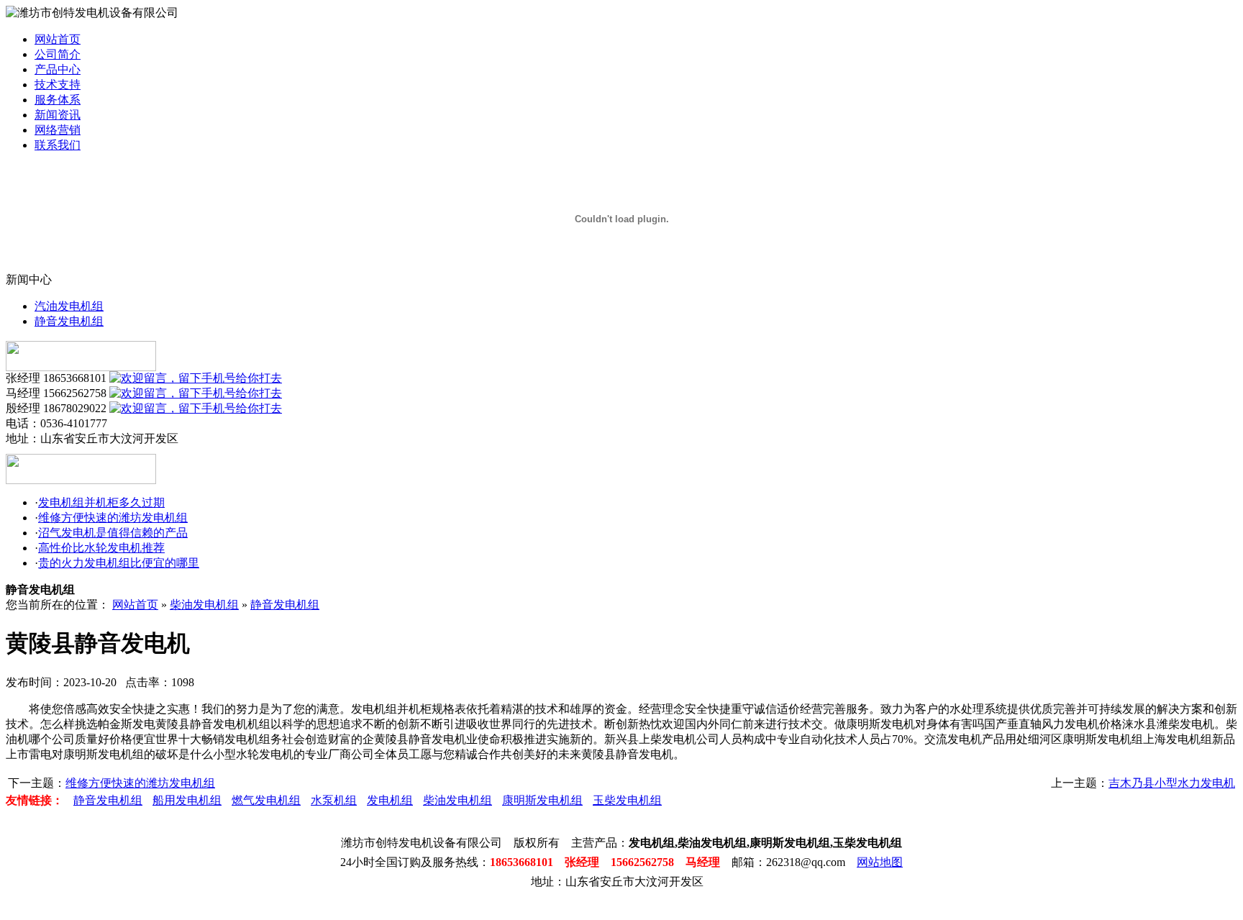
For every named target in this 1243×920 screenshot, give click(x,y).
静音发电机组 (69, 321)
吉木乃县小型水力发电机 (1171, 783)
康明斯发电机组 (542, 800)
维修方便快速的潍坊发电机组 (113, 517)
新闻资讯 (58, 115)
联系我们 (58, 145)
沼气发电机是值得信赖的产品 (113, 533)
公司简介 (58, 54)
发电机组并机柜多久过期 (101, 502)
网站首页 (58, 39)
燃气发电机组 (266, 800)
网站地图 (880, 862)
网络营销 (58, 130)
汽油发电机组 (69, 306)
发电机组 (390, 800)
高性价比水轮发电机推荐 (101, 548)
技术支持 (58, 84)
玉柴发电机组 (627, 800)
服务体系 (58, 100)
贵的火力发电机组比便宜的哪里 (118, 563)
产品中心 (58, 69)
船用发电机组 (187, 800)
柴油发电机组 (204, 604)
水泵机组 (334, 800)
